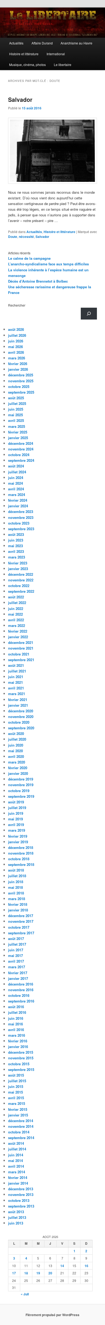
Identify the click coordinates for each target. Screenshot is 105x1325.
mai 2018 (15, 887)
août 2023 (16, 534)
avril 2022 (16, 619)
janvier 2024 (18, 505)
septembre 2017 (21, 932)
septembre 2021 (21, 659)
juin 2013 (15, 1223)
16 (86, 1265)
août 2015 (16, 1075)
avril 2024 (16, 488)
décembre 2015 (20, 1052)
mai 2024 (15, 483)
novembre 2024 (20, 449)
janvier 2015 (18, 1115)
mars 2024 (16, 494)
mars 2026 (16, 357)
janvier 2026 (18, 369)
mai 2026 (15, 346)
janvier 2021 (18, 705)
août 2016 (16, 1006)
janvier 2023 (18, 568)
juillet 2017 (17, 944)
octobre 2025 (18, 386)
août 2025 (16, 397)
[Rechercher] (89, 314)
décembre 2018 (20, 847)
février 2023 (17, 563)
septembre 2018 (21, 864)
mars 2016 (16, 1035)
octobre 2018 (18, 858)
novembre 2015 (20, 1057)
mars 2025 (16, 426)
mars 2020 (16, 762)
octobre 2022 (18, 585)
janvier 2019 (18, 841)
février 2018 (17, 904)
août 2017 (16, 938)
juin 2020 (15, 745)
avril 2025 (16, 420)
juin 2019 (15, 813)
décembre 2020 (20, 710)
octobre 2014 (18, 1132)
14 (62, 1265)
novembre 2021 (20, 648)
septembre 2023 (21, 528)
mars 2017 (16, 966)
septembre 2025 (21, 392)
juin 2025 (15, 409)
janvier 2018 (18, 910)
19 (38, 1273)
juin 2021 (15, 676)
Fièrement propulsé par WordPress (52, 1314)
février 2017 (17, 972)
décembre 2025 (20, 374)
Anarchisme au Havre (76, 43)
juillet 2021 (17, 671)
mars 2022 (16, 625)
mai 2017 (15, 955)
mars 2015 (16, 1103)
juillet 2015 (17, 1080)
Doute (12, 236)
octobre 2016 (18, 995)
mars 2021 (16, 693)
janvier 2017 (18, 978)
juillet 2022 (17, 602)
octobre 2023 (18, 523)
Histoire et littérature (23, 53)
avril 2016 (16, 1029)
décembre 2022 (20, 574)
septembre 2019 (21, 796)
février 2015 (17, 1109)
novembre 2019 (20, 784)
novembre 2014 (20, 1126)
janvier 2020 (18, 773)
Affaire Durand (42, 43)
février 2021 (17, 699)
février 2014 (17, 1177)
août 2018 (16, 870)
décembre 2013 (20, 1188)
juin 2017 (15, 949)
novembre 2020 (20, 716)
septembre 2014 (21, 1137)
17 (14, 1273)
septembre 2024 (21, 460)
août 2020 (16, 733)
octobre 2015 (18, 1063)
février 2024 (17, 500)
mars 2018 (16, 898)
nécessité (26, 236)
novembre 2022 (20, 579)
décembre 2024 (20, 443)
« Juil (25, 1294)
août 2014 (16, 1143)
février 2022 (17, 631)
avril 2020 (16, 756)
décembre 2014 (20, 1120)
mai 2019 (15, 818)
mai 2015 (15, 1092)
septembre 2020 (21, 727)
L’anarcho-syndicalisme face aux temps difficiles (48, 263)
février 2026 (17, 363)
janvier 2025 (18, 437)
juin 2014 (15, 1154)
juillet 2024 (17, 471)
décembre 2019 (20, 779)
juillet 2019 (17, 807)
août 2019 (16, 801)
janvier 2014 (18, 1183)
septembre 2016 (21, 1001)
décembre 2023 (20, 511)
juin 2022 (15, 608)
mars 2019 (16, 830)
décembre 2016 (20, 984)
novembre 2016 (20, 989)
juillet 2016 (17, 1012)
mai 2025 (15, 414)
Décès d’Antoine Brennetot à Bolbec (38, 281)
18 (26, 1273)
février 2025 (17, 432)
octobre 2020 (18, 722)
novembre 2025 (20, 380)
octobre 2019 (18, 790)
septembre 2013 (21, 1206)
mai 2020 (15, 750)
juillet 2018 (17, 875)
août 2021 (16, 665)
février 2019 (17, 836)
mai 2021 (15, 682)
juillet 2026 (17, 335)
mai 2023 (15, 545)
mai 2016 (15, 1023)
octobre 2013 (18, 1200)
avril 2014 (16, 1166)
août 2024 (16, 466)
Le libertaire (62, 64)
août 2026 (16, 329)
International (56, 53)
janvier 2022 (18, 636)
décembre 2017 (20, 915)
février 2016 (17, 1040)
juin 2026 (15, 341)
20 (50, 1273)
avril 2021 (16, 688)
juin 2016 (15, 1018)
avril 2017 (16, 961)
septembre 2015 (21, 1069)
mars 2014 (16, 1171)
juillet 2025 (17, 403)
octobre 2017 (18, 927)
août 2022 (16, 596)
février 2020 (17, 767)
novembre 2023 (20, 517)
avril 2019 (16, 824)
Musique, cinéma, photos (27, 64)
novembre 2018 (20, 853)
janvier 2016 (18, 1046)
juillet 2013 (17, 1217)
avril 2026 (16, 352)
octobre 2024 (18, 454)
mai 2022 (15, 614)
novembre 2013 (20, 1194)
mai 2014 (15, 1160)
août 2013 (16, 1211)
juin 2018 (15, 881)
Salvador (20, 99)
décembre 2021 (20, 642)
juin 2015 (15, 1086)
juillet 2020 (17, 739)
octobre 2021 (18, 654)
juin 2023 (15, 540)
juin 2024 (15, 477)
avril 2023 (16, 551)
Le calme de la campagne (29, 258)
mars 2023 (16, 557)
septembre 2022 (21, 591)
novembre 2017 (20, 921)
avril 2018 (16, 893)
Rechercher (16, 305)
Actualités (16, 43)
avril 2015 (16, 1097)
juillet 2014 (17, 1148)
